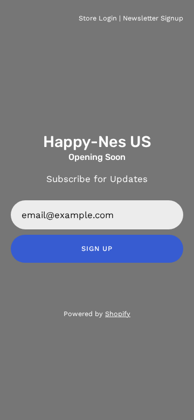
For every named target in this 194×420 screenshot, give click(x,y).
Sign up (97, 248)
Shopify (117, 314)
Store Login (98, 18)
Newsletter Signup (153, 18)
